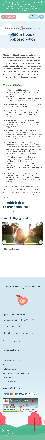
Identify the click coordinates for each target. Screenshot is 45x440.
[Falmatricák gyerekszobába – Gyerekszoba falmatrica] (9, 16)
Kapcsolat (36, 286)
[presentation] (4, 242)
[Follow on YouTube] (7, 430)
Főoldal (7, 28)
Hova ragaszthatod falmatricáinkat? (17, 373)
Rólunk (27, 286)
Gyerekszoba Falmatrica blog (21, 28)
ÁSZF (4, 356)
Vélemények (17, 286)
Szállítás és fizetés (10, 369)
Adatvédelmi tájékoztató (12, 341)
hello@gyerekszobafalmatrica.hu (20, 333)
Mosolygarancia (9, 365)
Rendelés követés (9, 382)
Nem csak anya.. (22, 233)
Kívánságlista (8, 377)
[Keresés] (35, 17)
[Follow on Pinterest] (11, 430)
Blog (22, 288)
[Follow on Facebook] (3, 430)
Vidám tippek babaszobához (23, 37)
